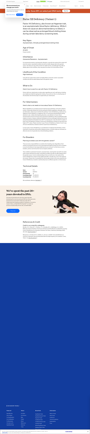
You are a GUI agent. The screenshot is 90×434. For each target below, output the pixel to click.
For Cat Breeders (10, 419)
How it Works (9, 415)
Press (51, 423)
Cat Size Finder (38, 423)
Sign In (76, 5)
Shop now (12, 210)
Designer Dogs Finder (40, 427)
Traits (22, 426)
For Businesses (10, 421)
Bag (83, 5)
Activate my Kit (10, 423)
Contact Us (52, 417)
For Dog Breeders (10, 417)
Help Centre (52, 415)
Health (22, 419)
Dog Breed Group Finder (40, 415)
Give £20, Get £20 (65, 1)
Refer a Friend (53, 413)
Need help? (25, 1)
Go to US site (19, 14)
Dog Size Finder (38, 417)
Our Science (23, 415)
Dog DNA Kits (10, 413)
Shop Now (66, 11)
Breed (22, 421)
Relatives (23, 425)
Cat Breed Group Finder (40, 421)
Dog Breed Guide (10, 425)
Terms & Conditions (54, 419)
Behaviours (23, 423)
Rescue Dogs (38, 429)
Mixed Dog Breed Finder (40, 425)
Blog (22, 417)
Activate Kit (81, 1)
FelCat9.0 (38, 180)
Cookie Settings (68, 431)
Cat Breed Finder (39, 419)
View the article (31, 232)
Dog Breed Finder (39, 414)
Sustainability (53, 421)
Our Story (23, 413)
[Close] (87, 431)
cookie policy (5, 432)
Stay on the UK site (10, 14)
